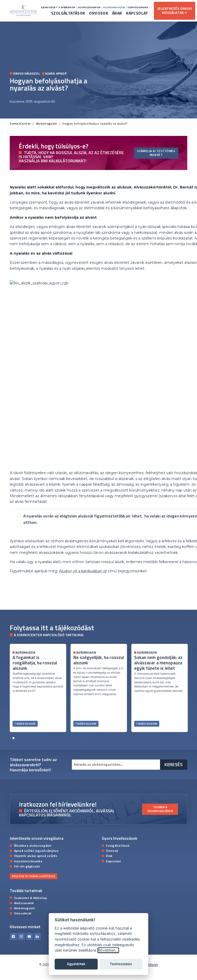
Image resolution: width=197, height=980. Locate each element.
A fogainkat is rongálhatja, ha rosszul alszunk (35, 663)
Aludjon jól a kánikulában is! (83, 571)
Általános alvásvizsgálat (33, 845)
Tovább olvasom (25, 724)
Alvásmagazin (114, 7)
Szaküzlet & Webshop (58, 7)
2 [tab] (13, 738)
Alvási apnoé (56, 74)
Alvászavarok (89, 7)
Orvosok (98, 13)
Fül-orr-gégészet (27, 866)
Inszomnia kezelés (28, 861)
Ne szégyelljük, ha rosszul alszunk (98, 660)
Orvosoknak (138, 7)
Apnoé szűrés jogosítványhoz (36, 850)
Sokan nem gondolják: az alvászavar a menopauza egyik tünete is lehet (158, 663)
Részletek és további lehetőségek (33, 876)
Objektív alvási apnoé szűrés (35, 855)
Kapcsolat (137, 13)
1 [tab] (11, 738)
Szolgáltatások (68, 13)
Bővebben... (108, 950)
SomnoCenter (20, 123)
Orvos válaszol (26, 74)
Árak (117, 13)
